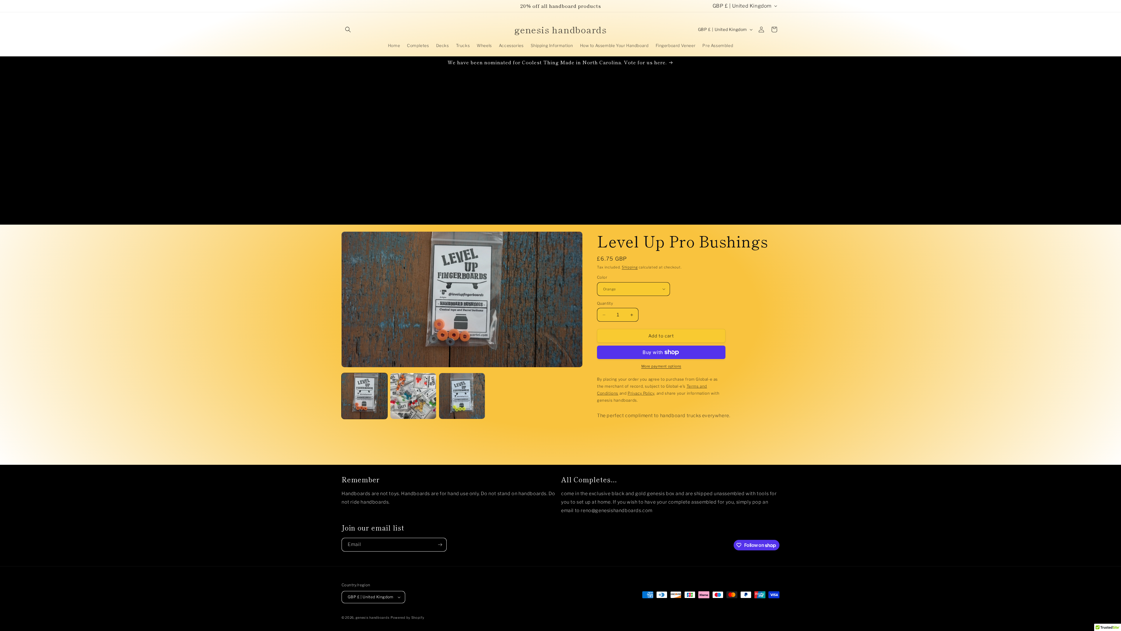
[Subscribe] (440, 545)
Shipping (630, 267)
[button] (348, 29)
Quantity (605, 303)
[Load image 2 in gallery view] (413, 396)
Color (602, 277)
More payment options (661, 366)
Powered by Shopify (407, 618)
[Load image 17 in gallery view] (462, 396)
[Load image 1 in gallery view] (364, 396)
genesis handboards (373, 618)
